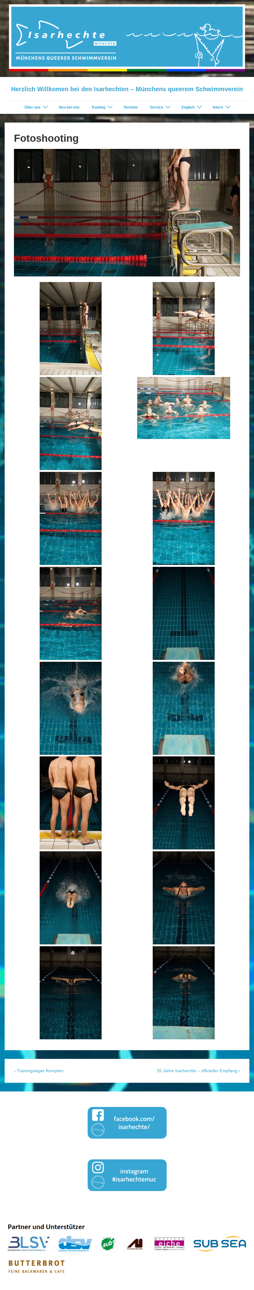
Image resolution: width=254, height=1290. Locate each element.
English (188, 107)
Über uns (32, 107)
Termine (131, 107)
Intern (218, 107)
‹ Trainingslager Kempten (39, 1070)
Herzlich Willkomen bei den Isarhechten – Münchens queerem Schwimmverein (127, 89)
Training (98, 107)
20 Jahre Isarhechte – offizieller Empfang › (198, 1070)
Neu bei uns (69, 107)
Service (156, 107)
